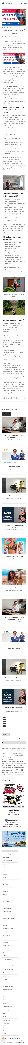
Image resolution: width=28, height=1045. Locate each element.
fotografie (22, 750)
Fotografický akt (7, 908)
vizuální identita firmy (21, 774)
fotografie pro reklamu (18, 753)
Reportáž (5, 979)
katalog (7, 759)
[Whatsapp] (15, 398)
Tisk (4, 1013)
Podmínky (10, 1042)
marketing (11, 759)
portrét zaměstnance (19, 763)
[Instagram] (6, 398)
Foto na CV (7, 757)
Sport (4, 996)
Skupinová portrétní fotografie (10, 993)
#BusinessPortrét (13, 746)
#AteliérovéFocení (5, 746)
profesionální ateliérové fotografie (10, 767)
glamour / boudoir (17, 757)
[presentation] (14, 425)
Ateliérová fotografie (8, 860)
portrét (4, 27)
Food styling (6, 904)
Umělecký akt (21, 772)
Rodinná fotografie (7, 989)
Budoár (4, 871)
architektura (6, 857)
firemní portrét (17, 750)
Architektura (13, 748)
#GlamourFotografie (6, 748)
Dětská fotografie (7, 887)
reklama (10, 770)
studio (4, 999)
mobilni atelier (6, 945)
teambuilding (6, 1010)
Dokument (5, 891)
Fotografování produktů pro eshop (14, 496)
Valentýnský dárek (7, 1020)
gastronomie (6, 921)
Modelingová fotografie (6, 761)
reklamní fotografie (5, 772)
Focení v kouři (6, 901)
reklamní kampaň (13, 772)
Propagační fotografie (8, 969)
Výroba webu (6, 1027)
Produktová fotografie (8, 765)
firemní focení (11, 750)
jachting (5, 938)
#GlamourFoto (20, 746)
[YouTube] (13, 1039)
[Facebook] (4, 398)
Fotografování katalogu (14, 466)
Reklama (9, 27)
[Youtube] (17, 398)
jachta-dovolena (6, 935)
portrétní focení (15, 761)
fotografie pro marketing (9, 753)
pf (3, 952)
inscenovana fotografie (8, 928)
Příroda (4, 962)
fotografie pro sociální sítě (7, 756)
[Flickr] (8, 1039)
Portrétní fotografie (7, 959)
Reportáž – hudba (7, 983)
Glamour (5, 925)
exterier (5, 894)
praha (24, 763)
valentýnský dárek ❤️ (11, 774)
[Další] (9, 414)
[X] (11, 398)
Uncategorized (6, 1016)
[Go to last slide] (4, 414)
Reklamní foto (18, 770)
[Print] (19, 398)
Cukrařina (5, 881)
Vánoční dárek (6, 1023)
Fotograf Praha (18, 756)
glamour (12, 757)
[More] (24, 398)
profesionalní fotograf (18, 765)
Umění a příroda (4, 774)
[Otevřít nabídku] (23, 3)
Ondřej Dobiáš (6, 33)
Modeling (5, 949)
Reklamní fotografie (7, 976)
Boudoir (5, 867)
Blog (4, 864)
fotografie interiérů (13, 751)
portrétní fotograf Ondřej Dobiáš (11, 763)
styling (4, 1003)
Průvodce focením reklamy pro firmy (14, 588)
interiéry (5, 932)
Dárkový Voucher (7, 884)
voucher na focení (5, 775)
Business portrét (7, 874)
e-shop (6, 750)
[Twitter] (15, 1039)
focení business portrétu (12, 86)
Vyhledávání (6, 734)
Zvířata (4, 1033)
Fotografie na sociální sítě (9, 915)
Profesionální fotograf (20, 1040)
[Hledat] (19, 738)
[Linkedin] (9, 398)
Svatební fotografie (7, 1006)
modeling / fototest (18, 759)
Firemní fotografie (7, 898)
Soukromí (4, 1042)
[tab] (4, 717)
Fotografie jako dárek (8, 911)
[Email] (21, 398)
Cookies (8, 1042)
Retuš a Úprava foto (8, 986)
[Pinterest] (13, 398)
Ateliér (19, 748)
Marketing (5, 942)
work (4, 1030)
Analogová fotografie (8, 854)
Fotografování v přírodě (8, 918)
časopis (5, 877)
